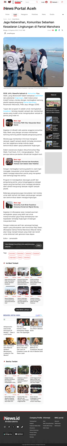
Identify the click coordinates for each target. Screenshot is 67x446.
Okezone (57, 421)
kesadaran (7, 111)
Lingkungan (12, 257)
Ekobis (52, 14)
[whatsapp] (56, 30)
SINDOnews (58, 423)
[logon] (5, 2)
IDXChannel (57, 425)
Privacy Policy (33, 432)
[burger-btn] (62, 2)
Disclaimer (32, 428)
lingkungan (19, 98)
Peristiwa (35, 14)
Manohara (32, 102)
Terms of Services (34, 430)
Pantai (26, 102)
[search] (37, 2)
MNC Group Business (48, 423)
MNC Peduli (46, 428)
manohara (27, 257)
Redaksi (32, 423)
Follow (38, 245)
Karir (44, 421)
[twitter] (62, 30)
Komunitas (32, 93)
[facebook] (59, 30)
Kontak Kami (33, 434)
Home (7, 14)
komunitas (12, 253)
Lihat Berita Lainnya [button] (22, 310)
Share (49, 30)
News (44, 14)
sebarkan (28, 253)
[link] (52, 30)
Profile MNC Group (47, 425)
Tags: (5, 253)
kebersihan (39, 96)
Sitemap (32, 437)
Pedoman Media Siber (35, 425)
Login (43, 2)
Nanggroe (24, 14)
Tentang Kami (33, 421)
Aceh (15, 14)
